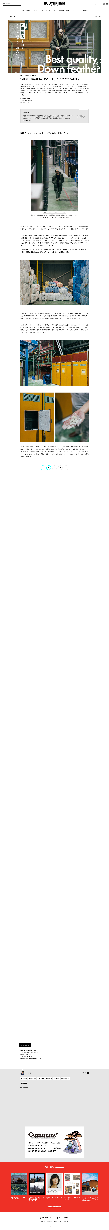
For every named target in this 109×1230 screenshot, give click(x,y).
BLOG (41, 10)
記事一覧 (84, 1073)
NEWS (22, 10)
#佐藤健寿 (49, 1078)
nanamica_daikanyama (34, 1058)
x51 (31, 120)
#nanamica (41, 1078)
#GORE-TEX (32, 1078)
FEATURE (28, 10)
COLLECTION (48, 10)
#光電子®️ (56, 1078)
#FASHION (24, 1078)
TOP (21, 1087)
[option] (19, 1187)
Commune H (85, 10)
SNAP (55, 10)
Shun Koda (26, 102)
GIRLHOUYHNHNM (55, 1206)
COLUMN (35, 10)
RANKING (61, 10)
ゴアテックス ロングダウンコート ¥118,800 (54, 213)
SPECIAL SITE (76, 10)
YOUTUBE (68, 10)
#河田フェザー (65, 1078)
